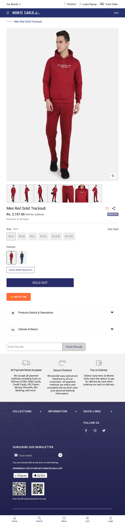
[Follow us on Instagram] (96, 430)
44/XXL (56, 236)
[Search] (103, 13)
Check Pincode (74, 346)
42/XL (43, 236)
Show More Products (20, 270)
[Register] (60, 455)
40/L (32, 236)
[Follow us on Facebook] (87, 430)
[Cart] (111, 13)
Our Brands (12, 4)
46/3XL (69, 236)
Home (9, 21)
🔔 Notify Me (19, 297)
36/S (11, 236)
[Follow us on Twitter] (105, 430)
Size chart (113, 229)
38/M (22, 236)
